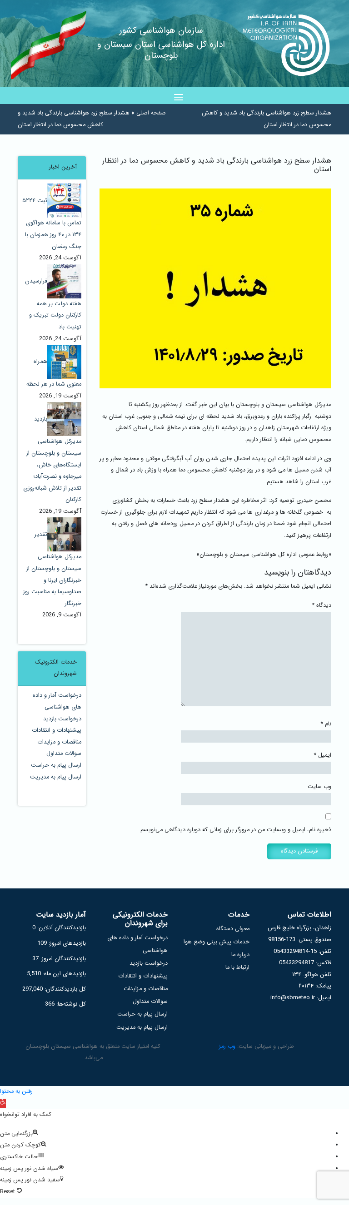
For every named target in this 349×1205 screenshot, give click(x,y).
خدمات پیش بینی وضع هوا (216, 942)
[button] (3, 1103)
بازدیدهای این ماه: (63, 973)
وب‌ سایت (319, 786)
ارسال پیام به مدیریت (55, 777)
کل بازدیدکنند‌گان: (64, 989)
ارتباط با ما (237, 967)
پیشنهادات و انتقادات (56, 730)
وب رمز (227, 1046)
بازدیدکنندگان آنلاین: (60, 927)
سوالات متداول (63, 753)
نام (326, 724)
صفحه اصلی (151, 113)
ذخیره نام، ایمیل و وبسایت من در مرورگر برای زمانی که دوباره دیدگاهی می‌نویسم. (235, 829)
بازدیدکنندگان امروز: (62, 958)
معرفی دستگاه (232, 928)
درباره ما (240, 954)
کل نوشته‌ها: (70, 1004)
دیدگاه (321, 605)
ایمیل (322, 755)
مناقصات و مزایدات (59, 742)
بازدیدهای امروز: (66, 943)
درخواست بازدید (62, 719)
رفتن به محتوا (16, 1091)
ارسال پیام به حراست (56, 765)
